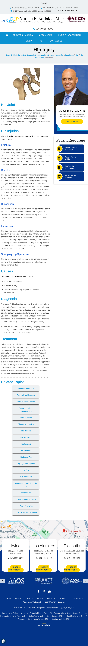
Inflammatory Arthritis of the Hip (26, 484)
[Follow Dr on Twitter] (44, 591)
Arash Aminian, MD (40, 619)
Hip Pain (26, 470)
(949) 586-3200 (44, 28)
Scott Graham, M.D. (74, 616)
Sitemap (40, 599)
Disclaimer (19, 599)
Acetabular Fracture (26, 388)
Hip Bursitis (26, 431)
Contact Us (56, 41)
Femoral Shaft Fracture (26, 402)
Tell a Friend (63, 599)
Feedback (51, 599)
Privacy (30, 599)
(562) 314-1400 (45, 558)
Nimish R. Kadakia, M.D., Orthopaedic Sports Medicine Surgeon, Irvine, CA (34, 55)
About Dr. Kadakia (23, 35)
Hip (77, 55)
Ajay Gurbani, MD (57, 613)
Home (7, 34)
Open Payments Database (55, 602)
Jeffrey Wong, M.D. (36, 616)
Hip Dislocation (26, 437)
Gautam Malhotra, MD (60, 619)
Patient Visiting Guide (70, 158)
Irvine (15, 546)
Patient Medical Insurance (71, 176)
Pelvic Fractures (26, 506)
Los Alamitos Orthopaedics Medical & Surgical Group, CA (24, 613)
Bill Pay (44, 3)
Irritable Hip (26, 493)
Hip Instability (26, 450)
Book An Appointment (68, 10)
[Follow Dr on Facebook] (38, 591)
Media (29, 41)
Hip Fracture (26, 444)
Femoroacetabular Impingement (26, 409)
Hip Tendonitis (26, 477)
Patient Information (69, 35)
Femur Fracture (26, 418)
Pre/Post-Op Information (69, 167)
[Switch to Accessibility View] (3, 641)
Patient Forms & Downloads (71, 149)
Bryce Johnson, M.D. (55, 616)
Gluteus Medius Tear (26, 424)
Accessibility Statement (32, 602)
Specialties (45, 35)
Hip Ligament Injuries (26, 464)
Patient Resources (70, 140)
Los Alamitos (44, 546)
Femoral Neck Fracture (26, 395)
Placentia (72, 546)
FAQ (41, 41)
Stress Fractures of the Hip (26, 512)
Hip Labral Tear (26, 457)
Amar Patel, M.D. (18, 616)
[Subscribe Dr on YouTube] (49, 591)
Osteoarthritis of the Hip (26, 499)
